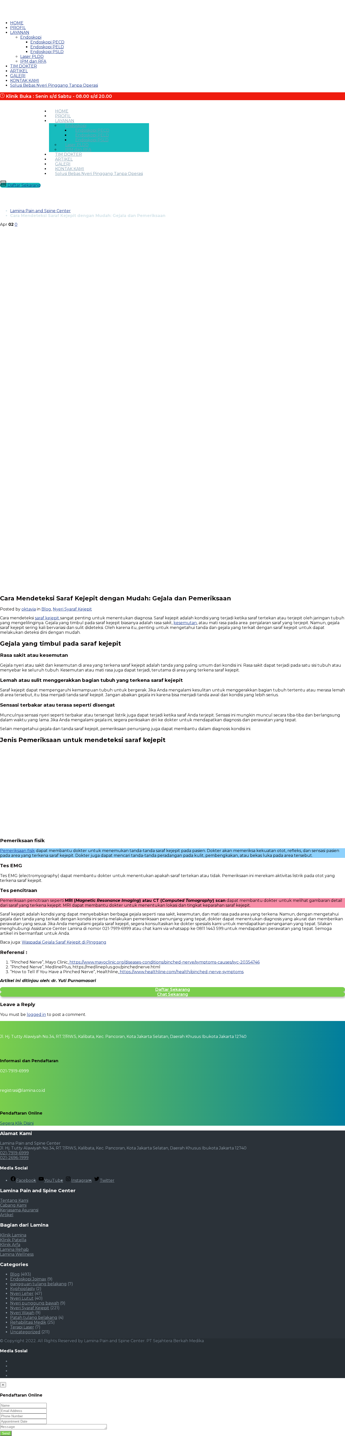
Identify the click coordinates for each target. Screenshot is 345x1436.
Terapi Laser (22, 1327)
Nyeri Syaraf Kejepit (72, 609)
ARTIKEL (19, 71)
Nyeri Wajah (22, 1312)
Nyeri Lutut (22, 1298)
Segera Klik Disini (17, 1123)
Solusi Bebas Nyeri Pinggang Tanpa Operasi (54, 85)
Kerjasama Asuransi (19, 1210)
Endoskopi (30, 37)
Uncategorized (25, 1332)
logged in (36, 1014)
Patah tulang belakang (33, 1317)
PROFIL (18, 27)
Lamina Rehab (14, 1249)
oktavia (28, 609)
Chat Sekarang (172, 994)
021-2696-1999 (14, 1157)
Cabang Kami (13, 1205)
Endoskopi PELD (47, 47)
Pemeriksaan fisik (17, 850)
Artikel (6, 1214)
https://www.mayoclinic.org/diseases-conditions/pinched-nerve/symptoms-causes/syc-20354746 (164, 962)
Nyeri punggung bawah (34, 1303)
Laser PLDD (32, 56)
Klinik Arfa (10, 1244)
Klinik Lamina (13, 1235)
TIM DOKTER (23, 66)
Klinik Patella (13, 1239)
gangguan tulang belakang (38, 1283)
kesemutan (185, 622)
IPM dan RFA (33, 61)
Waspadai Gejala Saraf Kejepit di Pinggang (64, 942)
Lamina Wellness (17, 1254)
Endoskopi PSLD (47, 51)
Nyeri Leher (22, 1293)
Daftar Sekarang (24, 185)
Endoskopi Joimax (28, 1279)
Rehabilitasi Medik (28, 1322)
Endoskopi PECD (47, 42)
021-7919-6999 (14, 1152)
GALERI (18, 75)
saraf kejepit (47, 618)
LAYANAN (19, 32)
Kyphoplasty (22, 1288)
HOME (16, 22)
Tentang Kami (14, 1200)
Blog (46, 609)
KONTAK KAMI (24, 80)
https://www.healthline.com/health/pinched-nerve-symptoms (181, 971)
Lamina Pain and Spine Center (40, 210)
